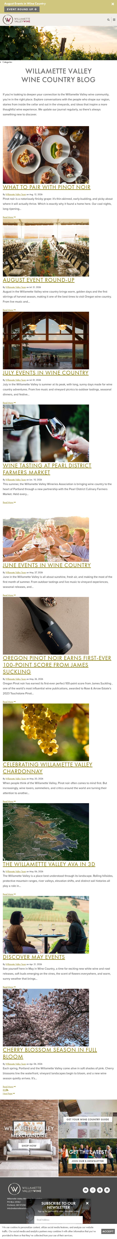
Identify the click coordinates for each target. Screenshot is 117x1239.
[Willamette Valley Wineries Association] (18, 19)
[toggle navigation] (111, 20)
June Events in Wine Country (47, 565)
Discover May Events (34, 957)
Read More (8, 217)
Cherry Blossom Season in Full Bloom (50, 1053)
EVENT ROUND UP (20, 9)
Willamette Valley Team (16, 194)
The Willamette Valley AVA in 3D (49, 864)
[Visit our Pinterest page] (100, 1190)
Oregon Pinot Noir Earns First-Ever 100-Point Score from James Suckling (57, 664)
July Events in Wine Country (46, 372)
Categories (7, 61)
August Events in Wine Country (25, 3)
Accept (108, 1231)
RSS (4, 1090)
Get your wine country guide (88, 1119)
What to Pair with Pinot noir (47, 187)
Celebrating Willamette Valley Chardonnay (47, 768)
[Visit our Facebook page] (85, 1190)
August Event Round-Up (38, 280)
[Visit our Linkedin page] (107, 1190)
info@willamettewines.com (19, 1208)
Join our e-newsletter (88, 1161)
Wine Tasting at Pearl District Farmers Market (47, 469)
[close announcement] (113, 4)
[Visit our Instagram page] (93, 1190)
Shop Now (29, 1145)
